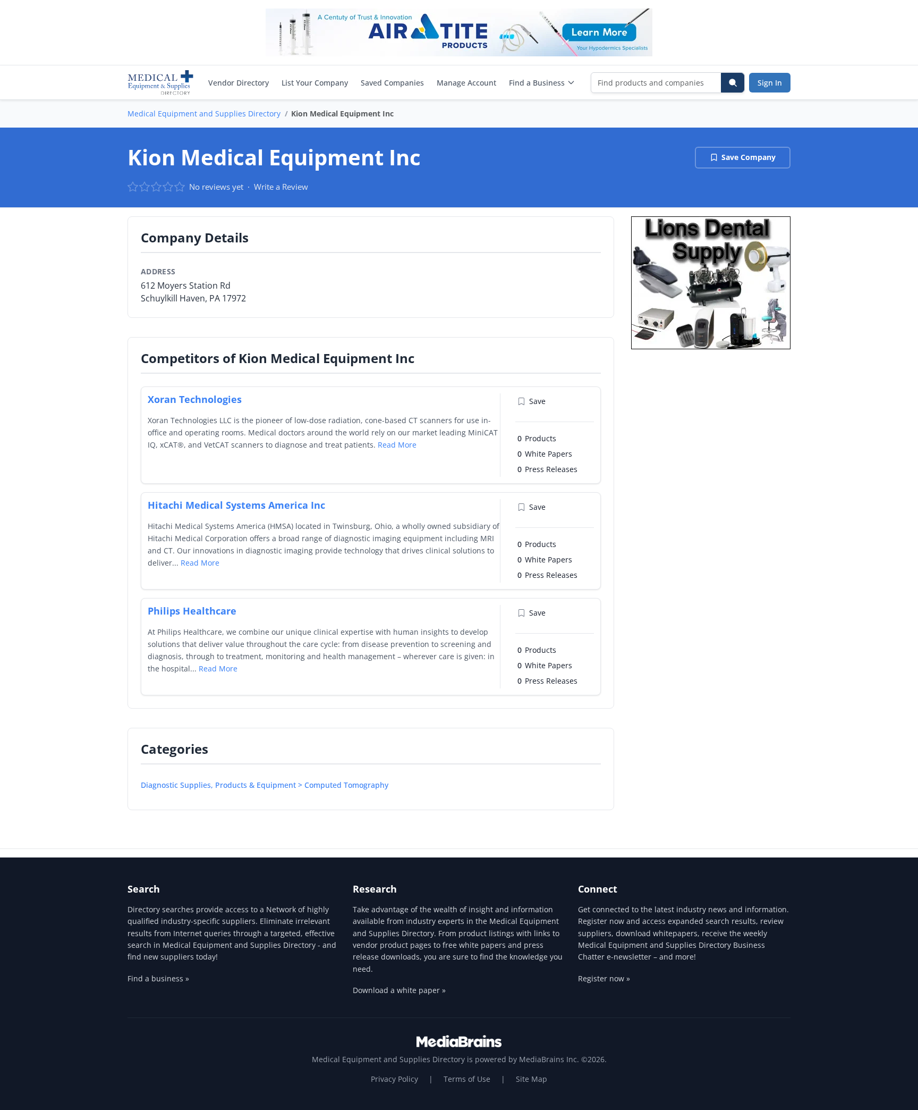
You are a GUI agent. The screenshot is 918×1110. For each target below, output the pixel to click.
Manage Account (466, 83)
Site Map (531, 1079)
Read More (397, 445)
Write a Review (281, 186)
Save (537, 401)
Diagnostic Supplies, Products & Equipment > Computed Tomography (264, 785)
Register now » (604, 978)
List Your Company (315, 83)
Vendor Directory (238, 83)
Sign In (770, 83)
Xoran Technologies (195, 399)
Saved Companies (392, 83)
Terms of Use (467, 1079)
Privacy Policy (394, 1079)
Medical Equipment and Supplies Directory (204, 113)
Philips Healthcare (192, 610)
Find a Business (537, 83)
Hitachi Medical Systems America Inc (236, 505)
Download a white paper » (399, 990)
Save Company (748, 157)
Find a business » (158, 978)
